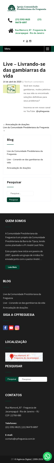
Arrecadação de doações (16, 124)
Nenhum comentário (34, 81)
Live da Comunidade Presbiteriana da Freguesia (25, 152)
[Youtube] (27, 41)
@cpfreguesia (42, 111)
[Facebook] (23, 41)
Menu (7, 48)
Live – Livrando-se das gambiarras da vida (25, 161)
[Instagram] (30, 41)
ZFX (13, 459)
